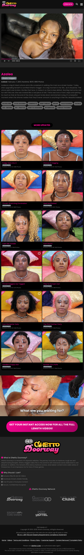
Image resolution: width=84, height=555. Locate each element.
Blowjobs (6, 104)
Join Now (68, 4)
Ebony (55, 104)
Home (4, 540)
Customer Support (48, 540)
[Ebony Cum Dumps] (14, 513)
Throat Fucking (64, 108)
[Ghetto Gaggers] (41, 498)
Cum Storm (47, 244)
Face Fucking (66, 104)
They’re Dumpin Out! (51, 284)
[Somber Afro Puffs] (62, 347)
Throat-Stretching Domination (14, 203)
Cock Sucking (20, 104)
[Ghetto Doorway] (9, 4)
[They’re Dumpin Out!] (62, 266)
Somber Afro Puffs (50, 365)
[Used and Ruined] (62, 185)
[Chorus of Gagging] (62, 145)
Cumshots (32, 104)
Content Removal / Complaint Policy (69, 540)
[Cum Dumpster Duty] (21, 306)
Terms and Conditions (21, 540)
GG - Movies (7, 108)
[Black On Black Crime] (68, 498)
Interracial (49, 108)
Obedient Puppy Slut (10, 365)
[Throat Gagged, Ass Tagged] (21, 266)
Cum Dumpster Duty (10, 324)
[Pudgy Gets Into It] (21, 145)
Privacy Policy (35, 540)
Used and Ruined (49, 203)
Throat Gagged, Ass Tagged (13, 284)
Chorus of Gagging (50, 163)
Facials (78, 104)
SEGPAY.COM (36, 546)
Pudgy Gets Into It (9, 163)
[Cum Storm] (62, 226)
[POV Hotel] (41, 513)
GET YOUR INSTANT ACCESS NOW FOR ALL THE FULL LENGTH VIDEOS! (42, 426)
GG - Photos (20, 108)
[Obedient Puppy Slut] (21, 347)
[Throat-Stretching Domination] (21, 185)
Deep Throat (45, 104)
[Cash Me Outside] (21, 226)
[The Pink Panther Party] (62, 306)
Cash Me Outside (9, 244)
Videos (9, 540)
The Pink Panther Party (52, 324)
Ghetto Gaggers (35, 108)
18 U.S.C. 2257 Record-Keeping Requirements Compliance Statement (42, 535)
